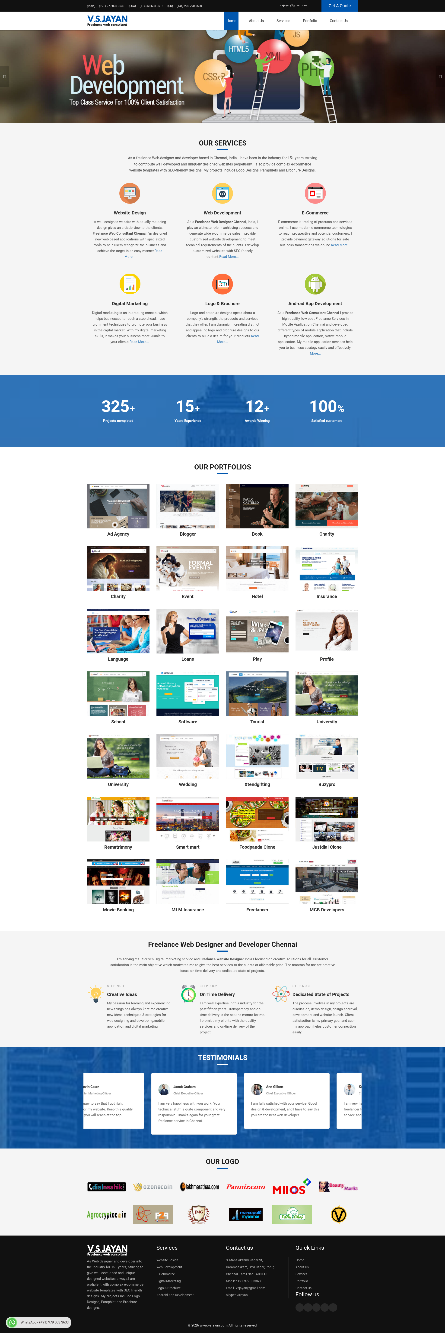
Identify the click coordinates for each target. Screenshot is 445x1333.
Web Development (222, 213)
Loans (187, 659)
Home (231, 21)
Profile (327, 659)
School (118, 722)
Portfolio (310, 21)
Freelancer (257, 909)
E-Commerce (315, 213)
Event (188, 596)
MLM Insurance (188, 909)
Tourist (257, 722)
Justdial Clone (327, 847)
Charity (326, 534)
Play (257, 659)
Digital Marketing (130, 303)
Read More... (229, 257)
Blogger (188, 534)
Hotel (257, 596)
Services (283, 21)
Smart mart (188, 847)
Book (257, 534)
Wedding (188, 784)
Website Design (130, 213)
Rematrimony (118, 847)
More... (315, 353)
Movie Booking (118, 909)
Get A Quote (340, 5)
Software (187, 722)
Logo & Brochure (222, 303)
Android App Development (315, 303)
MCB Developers (327, 909)
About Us (256, 21)
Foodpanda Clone (257, 847)
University (327, 722)
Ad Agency (118, 534)
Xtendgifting (257, 784)
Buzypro (326, 784)
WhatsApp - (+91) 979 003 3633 (45, 1322)
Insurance (327, 596)
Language (118, 659)
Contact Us (339, 21)
